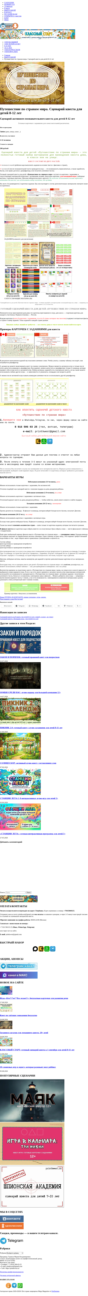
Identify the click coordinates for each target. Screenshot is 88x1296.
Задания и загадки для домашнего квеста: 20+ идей (24, 1033)
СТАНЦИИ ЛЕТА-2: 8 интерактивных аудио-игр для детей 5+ (29, 798)
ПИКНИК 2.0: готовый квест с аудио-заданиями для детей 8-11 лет (31, 728)
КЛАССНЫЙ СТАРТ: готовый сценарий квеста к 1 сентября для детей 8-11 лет (37, 1050)
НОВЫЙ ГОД (9, 4)
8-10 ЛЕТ (7, 46)
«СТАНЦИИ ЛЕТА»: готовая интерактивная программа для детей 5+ (32, 834)
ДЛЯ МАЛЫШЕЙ (11, 42)
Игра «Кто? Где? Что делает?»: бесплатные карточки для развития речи (34, 998)
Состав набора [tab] (5, 542)
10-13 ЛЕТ (8, 48)
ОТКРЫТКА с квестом (12, 16)
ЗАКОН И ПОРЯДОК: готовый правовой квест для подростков (29, 657)
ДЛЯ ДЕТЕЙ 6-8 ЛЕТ (12, 44)
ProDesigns (55, 1291)
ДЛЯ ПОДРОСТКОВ (12, 50)
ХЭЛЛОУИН (9, 3)
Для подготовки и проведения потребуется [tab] (15, 544)
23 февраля (8, 6)
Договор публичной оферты (10, 1275)
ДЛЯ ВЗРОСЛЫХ (11, 52)
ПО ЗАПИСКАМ (10, 14)
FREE (6, 20)
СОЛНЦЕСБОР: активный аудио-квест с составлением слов (28, 763)
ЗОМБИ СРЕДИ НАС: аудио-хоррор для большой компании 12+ (30, 692)
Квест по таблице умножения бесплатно (18, 1015)
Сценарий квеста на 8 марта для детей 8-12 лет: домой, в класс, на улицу (26, 617)
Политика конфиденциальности (12, 1272)
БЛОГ (6, 18)
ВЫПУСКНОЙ (10, 10)
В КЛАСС (8, 12)
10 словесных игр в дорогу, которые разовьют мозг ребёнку (28, 1067)
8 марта (7, 8)
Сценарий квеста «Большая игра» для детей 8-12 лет (19, 619)
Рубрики (3, 1253)
